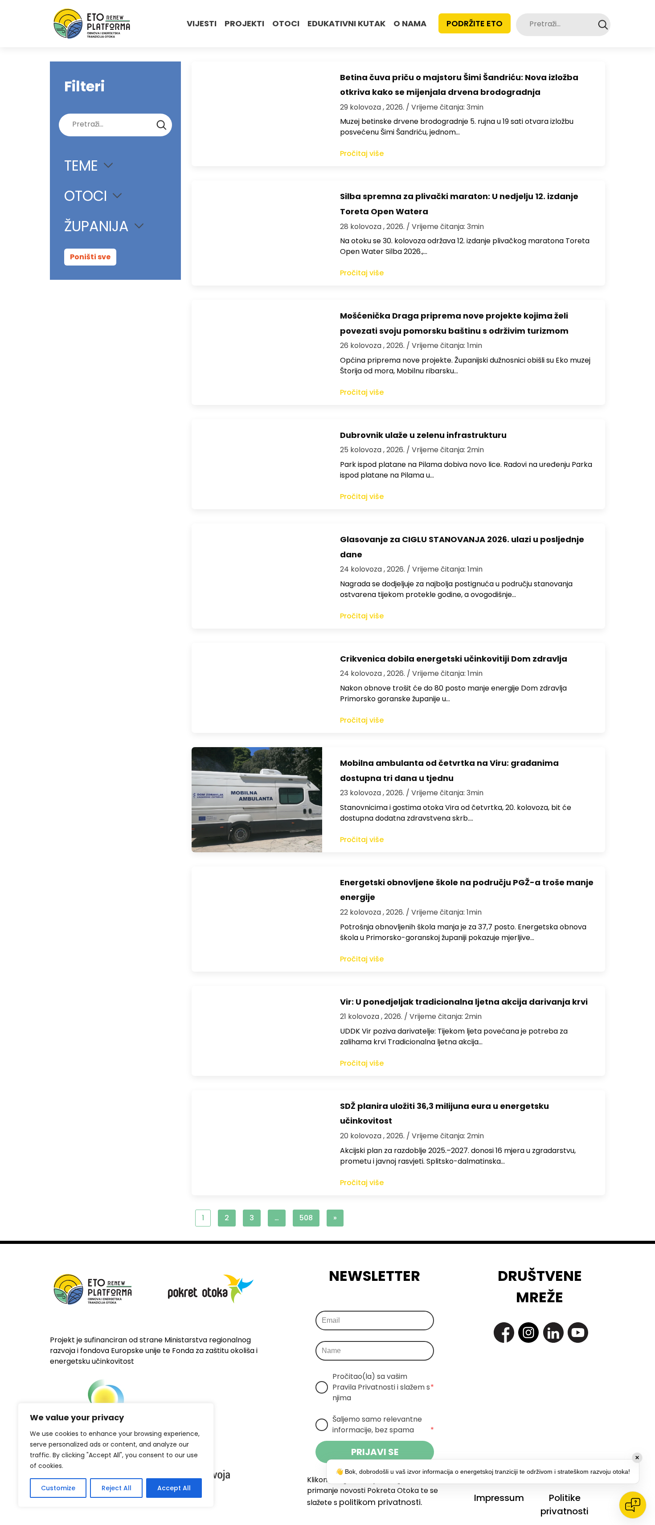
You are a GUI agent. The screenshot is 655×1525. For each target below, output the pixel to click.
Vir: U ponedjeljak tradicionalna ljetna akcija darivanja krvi (464, 1001)
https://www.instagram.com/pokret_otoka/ (528, 1332)
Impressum (499, 1498)
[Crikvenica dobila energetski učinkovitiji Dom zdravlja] (257, 688)
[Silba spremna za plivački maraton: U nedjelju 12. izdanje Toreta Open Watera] (257, 233)
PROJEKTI (244, 23)
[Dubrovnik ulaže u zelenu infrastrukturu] (257, 464)
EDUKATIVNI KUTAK (346, 23)
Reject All (116, 1488)
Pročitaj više (362, 153)
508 (306, 1218)
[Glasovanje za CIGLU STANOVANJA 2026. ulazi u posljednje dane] (257, 576)
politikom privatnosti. (380, 1502)
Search (603, 25)
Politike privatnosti (564, 1504)
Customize (58, 1488)
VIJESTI (202, 23)
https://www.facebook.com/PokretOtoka (504, 1332)
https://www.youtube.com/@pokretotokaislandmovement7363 (578, 1332)
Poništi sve (90, 257)
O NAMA (409, 23)
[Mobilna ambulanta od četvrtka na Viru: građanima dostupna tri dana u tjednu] (257, 799)
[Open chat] (632, 1505)
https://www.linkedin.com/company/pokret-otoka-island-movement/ (553, 1332)
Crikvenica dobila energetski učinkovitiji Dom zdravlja (453, 658)
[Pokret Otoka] (92, 23)
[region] (116, 1455)
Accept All (174, 1488)
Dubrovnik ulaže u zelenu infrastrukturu (423, 435)
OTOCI (285, 23)
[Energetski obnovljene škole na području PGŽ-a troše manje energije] (257, 919)
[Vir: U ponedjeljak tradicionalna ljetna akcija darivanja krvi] (257, 1031)
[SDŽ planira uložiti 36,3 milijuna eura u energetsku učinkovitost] (257, 1142)
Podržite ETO (474, 23)
